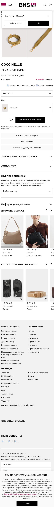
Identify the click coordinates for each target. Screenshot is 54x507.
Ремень (29, 309)
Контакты (33, 345)
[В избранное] (11, 120)
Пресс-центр (34, 341)
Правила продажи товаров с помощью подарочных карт (12, 354)
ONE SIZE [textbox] (7, 93)
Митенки (5, 309)
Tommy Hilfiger (32, 306)
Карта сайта (34, 352)
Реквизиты (33, 338)
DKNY (3, 390)
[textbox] (27, 107)
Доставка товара (8, 341)
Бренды (32, 334)
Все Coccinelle (27, 142)
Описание (8, 166)
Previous (47, 210)
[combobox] (27, 94)
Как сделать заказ (9, 331)
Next (51, 210)
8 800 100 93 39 (33, 457)
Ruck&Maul (33, 380)
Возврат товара (8, 338)
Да (39, 23)
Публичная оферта (9, 348)
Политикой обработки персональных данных (20, 494)
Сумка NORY (7, 255)
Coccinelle (6, 253)
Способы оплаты (8, 334)
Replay (31, 376)
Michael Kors (6, 380)
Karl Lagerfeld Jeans (9, 383)
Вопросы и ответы (9, 345)
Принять (27, 503)
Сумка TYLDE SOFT (34, 255)
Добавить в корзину (30, 120)
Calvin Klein (6, 401)
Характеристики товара (19, 156)
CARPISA (5, 387)
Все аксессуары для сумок (27, 135)
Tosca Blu (5, 373)
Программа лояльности (39, 348)
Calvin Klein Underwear (38, 373)
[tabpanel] (14, 39)
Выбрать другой (15, 23)
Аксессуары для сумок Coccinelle (27, 148)
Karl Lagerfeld (7, 306)
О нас (31, 331)
